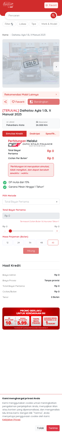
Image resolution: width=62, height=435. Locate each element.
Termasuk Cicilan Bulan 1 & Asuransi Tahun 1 (39, 221)
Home (5, 34)
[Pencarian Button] (53, 15)
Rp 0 (56, 274)
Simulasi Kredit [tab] (14, 133)
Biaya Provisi (9, 280)
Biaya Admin (9, 274)
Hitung (31, 250)
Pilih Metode (9, 195)
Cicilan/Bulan (10, 291)
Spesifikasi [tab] (52, 133)
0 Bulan (55, 297)
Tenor (5, 297)
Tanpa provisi (52, 280)
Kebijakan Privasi (11, 419)
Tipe (33, 24)
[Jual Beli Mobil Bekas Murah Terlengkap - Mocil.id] (8, 5)
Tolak (40, 428)
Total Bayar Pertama (14, 209)
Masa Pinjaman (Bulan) (15, 236)
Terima (53, 428)
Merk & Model (49, 24)
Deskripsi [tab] (35, 133)
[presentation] (56, 66)
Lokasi (22, 24)
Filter (7, 24)
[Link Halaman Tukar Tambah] (40, 5)
